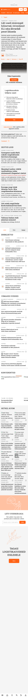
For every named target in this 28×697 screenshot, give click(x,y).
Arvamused (16, 12)
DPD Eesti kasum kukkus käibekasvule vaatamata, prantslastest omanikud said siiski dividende (13, 303)
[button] (10, 522)
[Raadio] (12, 695)
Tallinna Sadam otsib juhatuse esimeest (9, 219)
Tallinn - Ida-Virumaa (7, 398)
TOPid (22, 12)
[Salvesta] (26, 238)
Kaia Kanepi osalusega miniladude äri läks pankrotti (7, 425)
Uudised (3, 150)
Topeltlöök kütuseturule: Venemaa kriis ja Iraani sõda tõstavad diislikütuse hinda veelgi (16, 277)
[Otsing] (16, 695)
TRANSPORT (4, 20)
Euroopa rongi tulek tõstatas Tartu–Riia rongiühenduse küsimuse (11, 189)
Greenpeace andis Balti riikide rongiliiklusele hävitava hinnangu (10, 155)
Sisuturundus (19, 480)
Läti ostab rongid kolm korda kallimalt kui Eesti (11, 204)
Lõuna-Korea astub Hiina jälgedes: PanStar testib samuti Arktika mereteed (13, 287)
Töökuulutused (8, 215)
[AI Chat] (21, 695)
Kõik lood (9, 12)
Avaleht (3, 12)
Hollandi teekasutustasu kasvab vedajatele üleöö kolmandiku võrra (13, 249)
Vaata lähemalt (8, 127)
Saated (3, 351)
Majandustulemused (7, 299)
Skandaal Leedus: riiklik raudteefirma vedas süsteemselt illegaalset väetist (13, 171)
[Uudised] (7, 695)
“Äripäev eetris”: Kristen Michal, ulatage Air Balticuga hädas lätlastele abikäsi (10, 355)
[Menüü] (2, 695)
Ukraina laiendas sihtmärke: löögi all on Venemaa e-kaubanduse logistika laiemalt (11, 321)
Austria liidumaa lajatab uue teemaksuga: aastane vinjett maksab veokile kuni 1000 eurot (15, 259)
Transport (4, 141)
